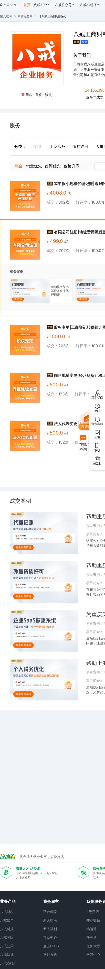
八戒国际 (7, 937)
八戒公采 (7, 946)
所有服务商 (25, 16)
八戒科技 (7, 929)
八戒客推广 (8, 963)
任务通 (91, 937)
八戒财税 (7, 912)
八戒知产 (7, 920)
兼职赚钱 (93, 920)
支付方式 (50, 954)
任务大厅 (93, 946)
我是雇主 (51, 901)
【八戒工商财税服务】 (53, 16)
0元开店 (92, 912)
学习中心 (93, 954)
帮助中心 (50, 937)
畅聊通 (91, 929)
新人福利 (50, 929)
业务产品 (8, 901)
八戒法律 (7, 954)
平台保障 (50, 912)
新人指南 (50, 920)
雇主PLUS (51, 946)
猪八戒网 (6, 16)
